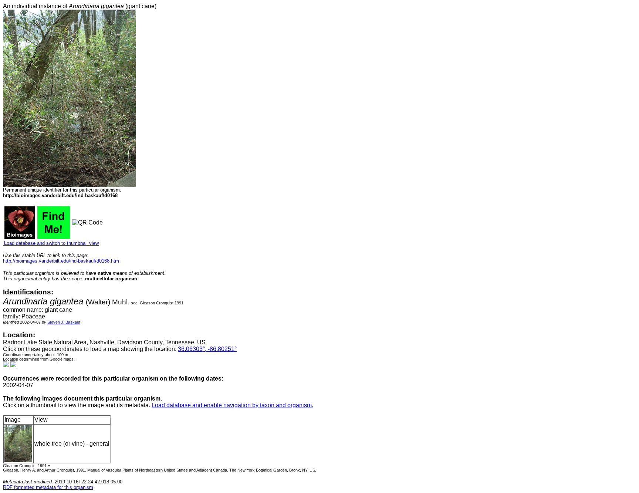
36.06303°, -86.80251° (207, 349)
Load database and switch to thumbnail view (51, 243)
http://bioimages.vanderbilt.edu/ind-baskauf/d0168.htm (61, 261)
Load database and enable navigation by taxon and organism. (232, 405)
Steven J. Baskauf (63, 322)
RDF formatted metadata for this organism (48, 487)
